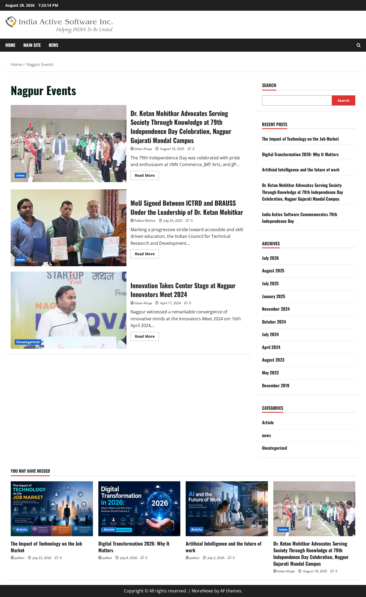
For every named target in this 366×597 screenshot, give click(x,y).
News (53, 45)
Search (269, 85)
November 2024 (276, 309)
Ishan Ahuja (143, 149)
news (20, 175)
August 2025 (273, 270)
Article (268, 422)
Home (10, 45)
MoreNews (202, 591)
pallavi (19, 557)
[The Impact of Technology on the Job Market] (52, 508)
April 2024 (271, 347)
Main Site (32, 45)
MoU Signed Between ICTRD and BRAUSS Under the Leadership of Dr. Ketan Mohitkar (68, 227)
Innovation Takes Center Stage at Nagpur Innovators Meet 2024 (68, 310)
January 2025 (273, 296)
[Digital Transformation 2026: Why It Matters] (139, 508)
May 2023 (270, 372)
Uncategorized (28, 342)
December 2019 (275, 385)
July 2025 (270, 283)
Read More (147, 176)
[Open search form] (359, 45)
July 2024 (270, 334)
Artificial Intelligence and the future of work (300, 169)
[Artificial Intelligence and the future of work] (227, 508)
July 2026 (270, 258)
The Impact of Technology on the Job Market (300, 139)
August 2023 (273, 359)
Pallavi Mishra (145, 220)
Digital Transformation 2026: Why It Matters (300, 154)
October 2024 (274, 321)
